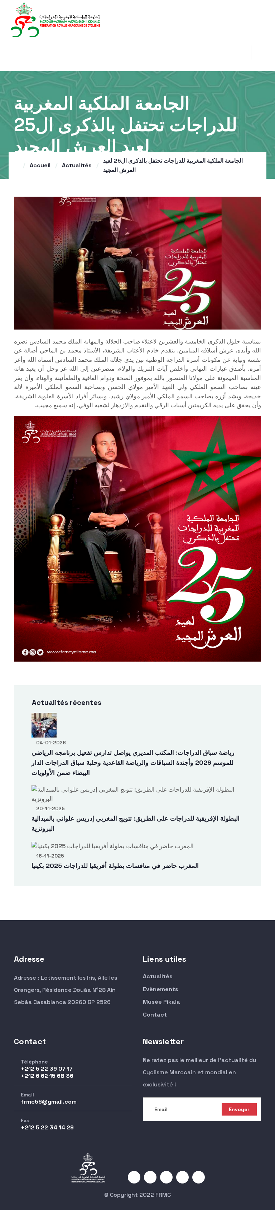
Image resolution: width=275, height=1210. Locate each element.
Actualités (77, 165)
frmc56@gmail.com (49, 1101)
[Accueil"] (55, 19)
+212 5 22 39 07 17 (47, 1068)
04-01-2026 (51, 742)
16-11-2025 (50, 856)
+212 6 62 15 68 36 (47, 1076)
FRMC (163, 1195)
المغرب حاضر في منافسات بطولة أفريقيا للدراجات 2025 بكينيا (115, 865)
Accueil (40, 165)
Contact (155, 1014)
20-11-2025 (50, 808)
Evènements (160, 989)
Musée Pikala (161, 1001)
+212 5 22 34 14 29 (47, 1127)
